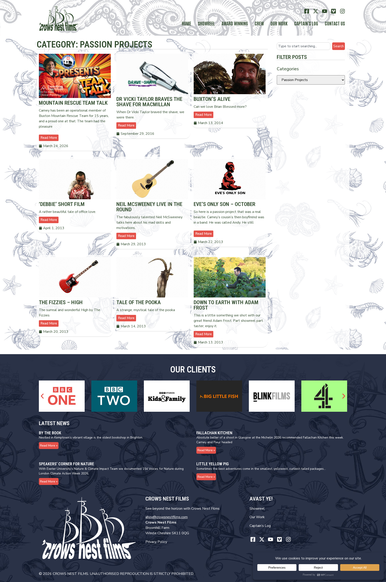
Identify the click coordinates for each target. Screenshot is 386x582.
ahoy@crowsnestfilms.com (166, 517)
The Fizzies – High (61, 302)
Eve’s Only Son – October (224, 204)
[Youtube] (324, 11)
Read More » (48, 445)
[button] (42, 396)
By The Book (50, 432)
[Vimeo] (333, 11)
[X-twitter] (316, 11)
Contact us (335, 23)
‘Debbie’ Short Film (62, 204)
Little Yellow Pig (212, 463)
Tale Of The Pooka (138, 302)
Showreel (206, 23)
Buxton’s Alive (212, 99)
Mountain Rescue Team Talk (73, 103)
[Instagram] (342, 11)
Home (186, 23)
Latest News (54, 423)
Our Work (279, 23)
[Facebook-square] (307, 11)
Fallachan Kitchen (214, 432)
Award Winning (235, 23)
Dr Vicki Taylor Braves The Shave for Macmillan (149, 102)
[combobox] (303, 46)
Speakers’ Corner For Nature (66, 463)
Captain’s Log (260, 525)
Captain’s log (306, 23)
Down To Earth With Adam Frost (226, 305)
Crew (259, 23)
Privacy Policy (156, 541)
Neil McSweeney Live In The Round (149, 207)
